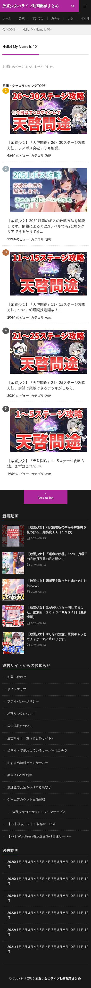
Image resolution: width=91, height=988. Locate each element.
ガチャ (55, 18)
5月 (42, 862)
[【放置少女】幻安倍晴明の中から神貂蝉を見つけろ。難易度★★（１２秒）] (13, 536)
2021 (11, 947)
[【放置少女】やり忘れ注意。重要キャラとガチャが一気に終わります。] (13, 643)
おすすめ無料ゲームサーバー (27, 763)
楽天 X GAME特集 (20, 775)
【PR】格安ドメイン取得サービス (31, 824)
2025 (11, 879)
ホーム (6, 18)
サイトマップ (16, 689)
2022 (11, 930)
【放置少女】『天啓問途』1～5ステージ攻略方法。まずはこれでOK (45, 463)
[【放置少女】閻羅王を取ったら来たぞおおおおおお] (13, 589)
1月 (19, 862)
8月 (59, 862)
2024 (11, 896)
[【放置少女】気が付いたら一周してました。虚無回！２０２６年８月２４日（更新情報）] (13, 616)
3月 (30, 862)
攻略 (48, 155)
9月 (65, 879)
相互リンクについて (21, 714)
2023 (11, 913)
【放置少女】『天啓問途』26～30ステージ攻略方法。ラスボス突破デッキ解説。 (46, 145)
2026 (11, 862)
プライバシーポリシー (23, 701)
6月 (48, 862)
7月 (54, 862)
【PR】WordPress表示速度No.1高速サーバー (39, 836)
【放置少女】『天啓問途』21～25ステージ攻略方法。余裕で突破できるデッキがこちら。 (46, 385)
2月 (24, 862)
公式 (22, 18)
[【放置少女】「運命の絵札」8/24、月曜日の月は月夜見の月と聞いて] (13, 563)
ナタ (70, 18)
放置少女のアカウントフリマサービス (39, 812)
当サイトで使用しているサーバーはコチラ (37, 750)
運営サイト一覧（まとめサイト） (31, 738)
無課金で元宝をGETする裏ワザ (29, 787)
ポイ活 (85, 18)
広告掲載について (20, 726)
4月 (36, 862)
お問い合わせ (16, 677)
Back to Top (45, 498)
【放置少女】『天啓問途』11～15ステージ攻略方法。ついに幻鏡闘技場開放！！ (46, 307)
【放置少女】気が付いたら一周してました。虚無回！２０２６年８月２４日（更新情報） (57, 612)
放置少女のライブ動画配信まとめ (58, 978)
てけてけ (38, 18)
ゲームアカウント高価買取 (26, 799)
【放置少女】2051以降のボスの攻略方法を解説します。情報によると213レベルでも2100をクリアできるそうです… (46, 226)
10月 (72, 879)
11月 (80, 879)
